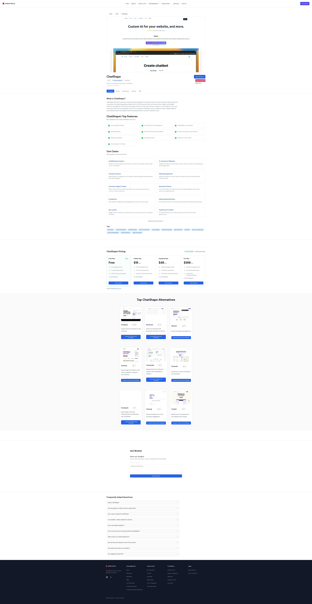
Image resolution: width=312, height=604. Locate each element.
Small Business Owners (116, 161)
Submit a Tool (142, 3)
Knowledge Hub (153, 3)
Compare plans (201, 251)
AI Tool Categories (152, 583)
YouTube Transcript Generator (135, 589)
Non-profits (113, 210)
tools (117, 14)
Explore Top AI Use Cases (155, 221)
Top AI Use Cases (151, 586)
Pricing (117, 91)
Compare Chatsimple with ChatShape (156, 379)
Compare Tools (172, 580)
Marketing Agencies (166, 174)
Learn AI (184, 3)
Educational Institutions (167, 199)
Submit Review (156, 476)
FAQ (140, 91)
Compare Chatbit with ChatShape (181, 423)
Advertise (176, 3)
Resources (129, 573)
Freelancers (113, 199)
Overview (110, 91)
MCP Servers (150, 580)
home (110, 14)
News (128, 570)
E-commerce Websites (167, 161)
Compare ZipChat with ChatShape (181, 337)
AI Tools (149, 573)
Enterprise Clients (165, 186)
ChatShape (114, 76)
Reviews (134, 91)
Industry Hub (165, 3)
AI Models (149, 576)
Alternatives (125, 91)
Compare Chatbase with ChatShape (131, 337)
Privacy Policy (191, 570)
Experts (133, 3)
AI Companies (150, 570)
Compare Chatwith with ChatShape (181, 380)
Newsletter (129, 576)
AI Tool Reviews (131, 583)
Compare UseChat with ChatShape (130, 380)
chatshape (124, 14)
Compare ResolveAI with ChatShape (156, 337)
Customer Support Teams (117, 186)
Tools (127, 3)
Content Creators (115, 174)
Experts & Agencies (173, 573)
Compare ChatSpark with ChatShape (131, 422)
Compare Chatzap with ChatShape (156, 423)
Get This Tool (199, 76)
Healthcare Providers (166, 210)
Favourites (170, 583)
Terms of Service (192, 573)
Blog (128, 580)
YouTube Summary (132, 586)
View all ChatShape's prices (114, 288)
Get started (304, 3)
